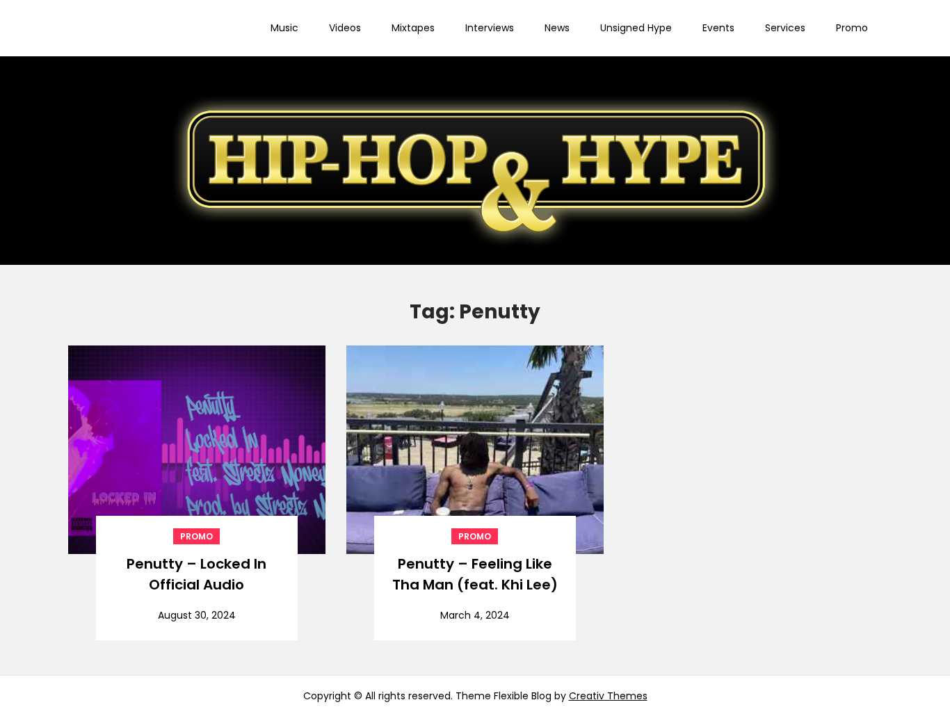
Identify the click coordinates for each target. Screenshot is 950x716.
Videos (345, 28)
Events (718, 28)
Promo (852, 28)
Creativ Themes (608, 696)
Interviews (489, 28)
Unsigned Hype (636, 28)
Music (284, 28)
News (557, 28)
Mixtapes (413, 28)
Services (785, 28)
